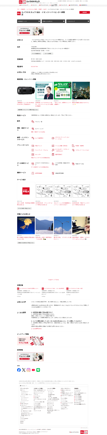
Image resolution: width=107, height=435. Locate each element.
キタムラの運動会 (64, 398)
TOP (18, 9)
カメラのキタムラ (77, 390)
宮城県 (40, 9)
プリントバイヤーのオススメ (52, 400)
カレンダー (22, 417)
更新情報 (48, 412)
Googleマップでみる (53, 279)
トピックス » (50, 407)
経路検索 (85, 12)
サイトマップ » (77, 402)
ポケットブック (24, 399)
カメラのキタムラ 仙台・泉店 (76, 288)
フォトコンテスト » (65, 405)
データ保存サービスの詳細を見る (40, 167)
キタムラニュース (50, 402)
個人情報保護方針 (23, 429)
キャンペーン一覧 (50, 405)
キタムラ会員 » (77, 394)
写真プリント (22, 390)
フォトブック (22, 396)
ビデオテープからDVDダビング (27, 406)
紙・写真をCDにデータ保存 (26, 411)
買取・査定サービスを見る (38, 132)
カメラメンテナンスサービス (39, 391)
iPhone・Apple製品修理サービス (40, 390)
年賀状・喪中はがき (24, 403)
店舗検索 (23, 9)
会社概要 (60, 1)
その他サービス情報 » (38, 388)
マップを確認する (36, 53)
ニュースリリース (32, 429)
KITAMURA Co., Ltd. (26, 433)
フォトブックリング (24, 400)
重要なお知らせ (50, 408)
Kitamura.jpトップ (24, 385)
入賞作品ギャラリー (64, 408)
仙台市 (44, 9)
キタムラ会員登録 (78, 396)
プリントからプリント (25, 412)
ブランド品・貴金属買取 (52, 397)
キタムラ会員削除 (78, 399)
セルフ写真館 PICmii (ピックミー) (40, 406)
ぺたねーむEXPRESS (24, 418)
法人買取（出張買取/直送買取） (54, 399)
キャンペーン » (50, 403)
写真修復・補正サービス (25, 415)
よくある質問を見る (36, 328)
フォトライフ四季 (64, 401)
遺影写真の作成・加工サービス (27, 413)
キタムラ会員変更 (78, 397)
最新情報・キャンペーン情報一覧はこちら (28, 109)
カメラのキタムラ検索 (32, 9)
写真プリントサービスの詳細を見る (40, 157)
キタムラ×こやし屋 (37, 410)
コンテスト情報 (63, 407)
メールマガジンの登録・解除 (39, 401)
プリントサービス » (24, 388)
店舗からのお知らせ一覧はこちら (26, 242)
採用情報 (64, 1)
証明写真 (21, 421)
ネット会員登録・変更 (77, 1)
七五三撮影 (36, 397)
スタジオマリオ (37, 396)
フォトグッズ (22, 420)
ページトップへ (84, 427)
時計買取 (49, 396)
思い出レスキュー (23, 405)
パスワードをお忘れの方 (79, 400)
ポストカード (22, 402)
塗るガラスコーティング (38, 393)
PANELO (21, 423)
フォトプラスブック (24, 397)
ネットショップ (50, 390)
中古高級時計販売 (51, 394)
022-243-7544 (34, 66)
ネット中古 (50, 393)
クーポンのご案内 (37, 403)
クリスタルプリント (24, 391)
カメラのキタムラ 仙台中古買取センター (29, 288)
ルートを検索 (48, 53)
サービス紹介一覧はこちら (24, 208)
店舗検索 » (76, 388)
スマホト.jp (36, 394)
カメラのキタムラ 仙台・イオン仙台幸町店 (54, 288)
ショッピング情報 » (51, 388)
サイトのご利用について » (80, 404)
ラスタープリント (24, 393)
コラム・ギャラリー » (65, 388)
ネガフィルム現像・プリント (26, 394)
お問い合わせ (69, 1)
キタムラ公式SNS (37, 404)
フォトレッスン (63, 399)
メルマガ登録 (85, 1)
